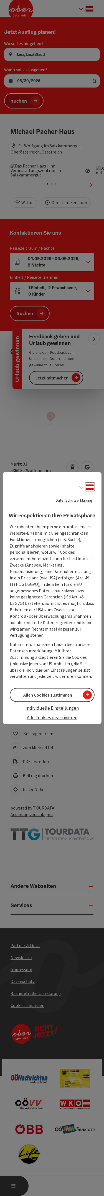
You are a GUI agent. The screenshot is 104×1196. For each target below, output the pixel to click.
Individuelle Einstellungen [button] (52, 708)
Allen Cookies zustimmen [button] (47, 695)
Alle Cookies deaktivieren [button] (52, 717)
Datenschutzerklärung (74, 500)
